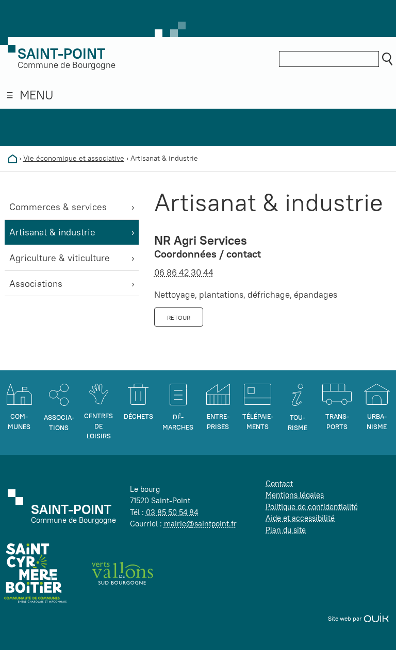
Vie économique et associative (73, 158)
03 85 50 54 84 (172, 512)
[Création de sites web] (376, 618)
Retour (178, 317)
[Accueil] (12, 158)
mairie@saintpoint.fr (200, 523)
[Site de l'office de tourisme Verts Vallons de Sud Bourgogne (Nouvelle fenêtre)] (123, 572)
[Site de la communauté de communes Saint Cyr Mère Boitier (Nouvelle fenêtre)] (35, 572)
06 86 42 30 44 (183, 272)
